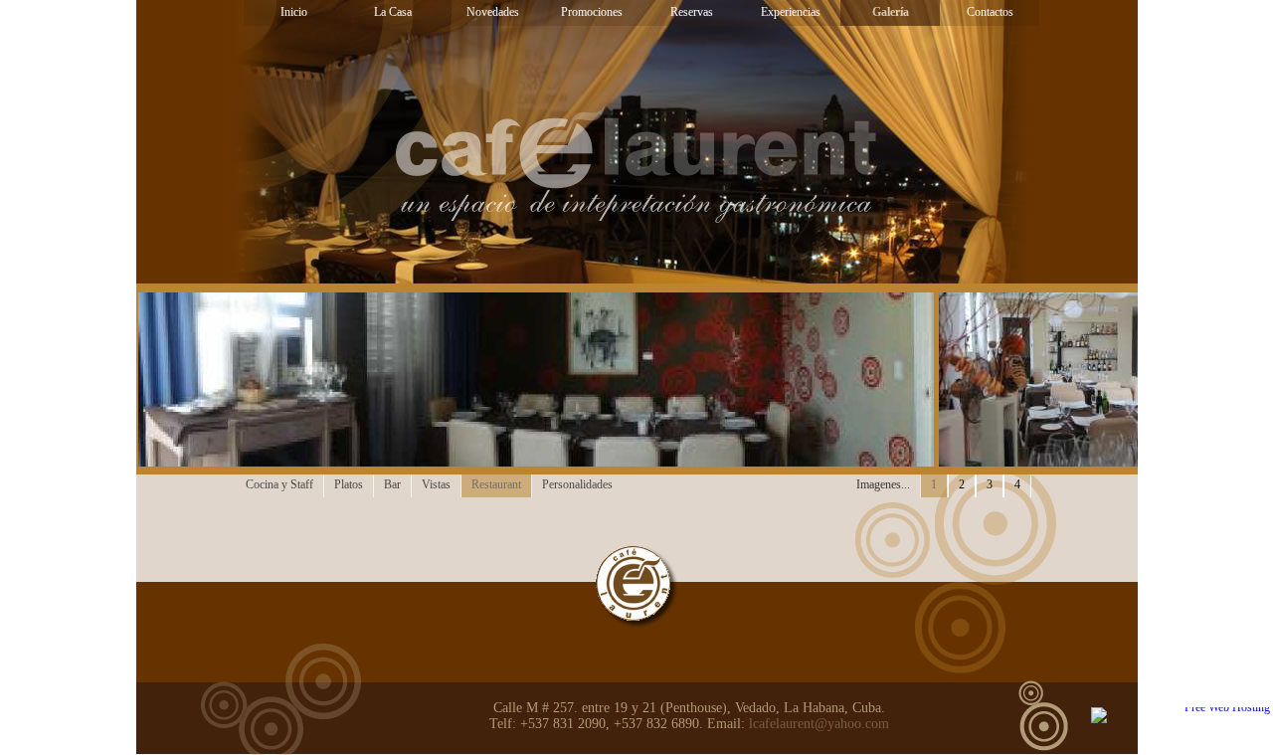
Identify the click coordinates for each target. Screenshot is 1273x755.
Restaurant (496, 484)
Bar (392, 484)
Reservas (691, 12)
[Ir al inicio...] (637, 587)
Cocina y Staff (279, 484)
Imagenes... (883, 484)
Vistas (436, 484)
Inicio (293, 12)
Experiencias (790, 12)
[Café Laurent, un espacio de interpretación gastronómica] (636, 147)
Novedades (492, 12)
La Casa (393, 12)
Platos (348, 484)
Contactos (990, 12)
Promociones (592, 12)
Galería (890, 12)
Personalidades (577, 484)
